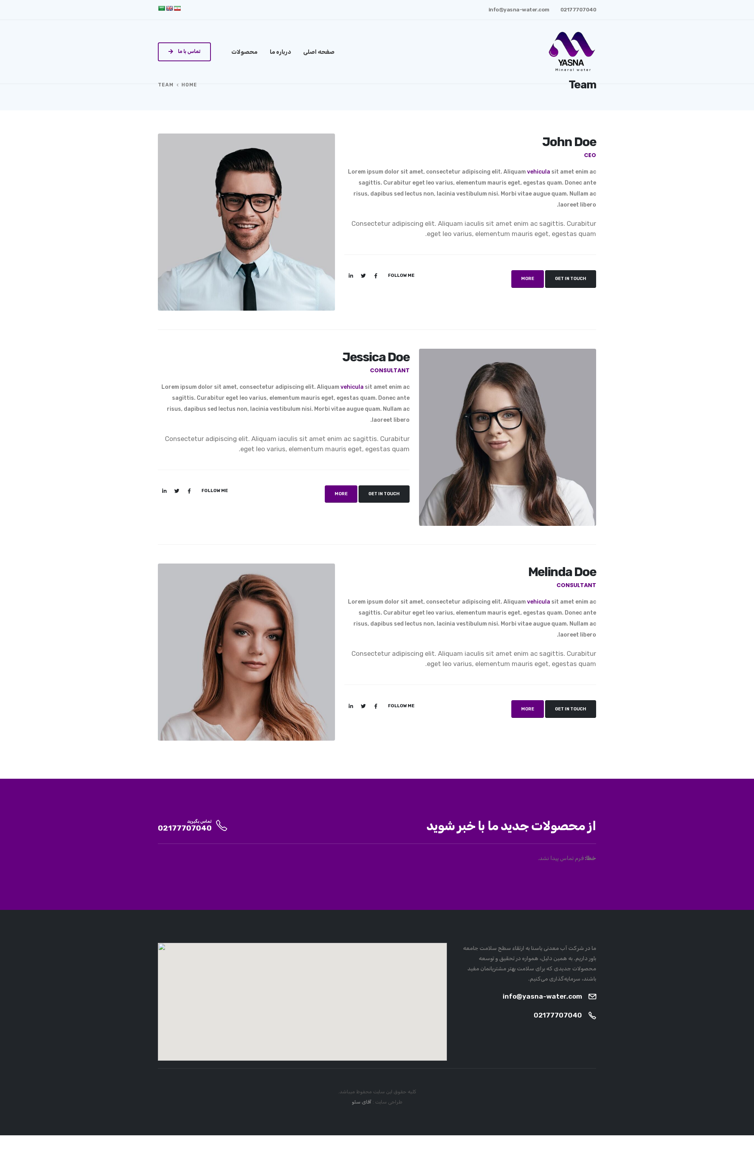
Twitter (363, 275)
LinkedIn (350, 275)
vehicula (538, 171)
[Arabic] (161, 8)
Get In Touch (570, 278)
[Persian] (177, 8)
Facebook (375, 275)
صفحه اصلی (319, 51)
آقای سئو (362, 1102)
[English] (169, 8)
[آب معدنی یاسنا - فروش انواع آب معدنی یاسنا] (572, 51)
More (527, 278)
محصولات (244, 51)
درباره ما (280, 51)
